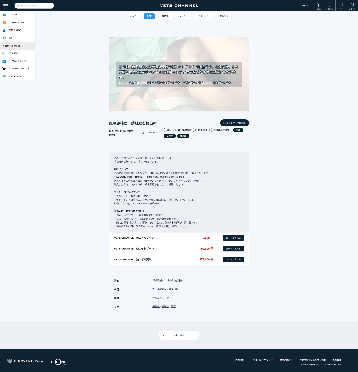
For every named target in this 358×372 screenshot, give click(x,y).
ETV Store (13, 15)
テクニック (203, 16)
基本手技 (224, 16)
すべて (133, 16)
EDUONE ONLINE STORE (19, 69)
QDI (10, 38)
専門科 (165, 16)
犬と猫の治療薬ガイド (18, 61)
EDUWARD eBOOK (16, 23)
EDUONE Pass (14, 53)
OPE (149, 16)
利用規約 (239, 360)
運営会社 (337, 360)
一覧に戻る (179, 335)
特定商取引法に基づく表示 (313, 360)
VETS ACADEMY (15, 76)
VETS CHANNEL (179, 5)
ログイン (124, 82)
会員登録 (142, 82)
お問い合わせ (286, 360)
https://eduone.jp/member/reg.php (164, 177)
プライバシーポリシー (262, 360)
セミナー (183, 16)
